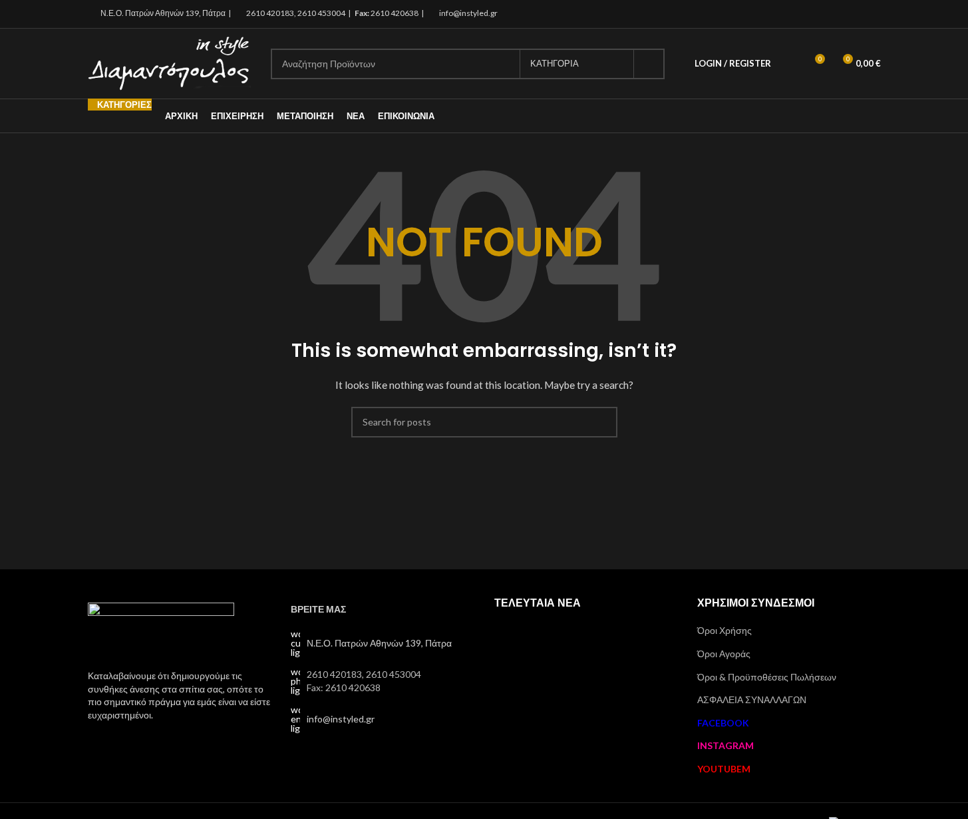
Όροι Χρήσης (724, 630)
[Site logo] (169, 62)
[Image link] (161, 628)
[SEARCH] (649, 64)
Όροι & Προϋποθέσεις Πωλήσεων (766, 676)
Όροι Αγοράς (723, 653)
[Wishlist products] (790, 64)
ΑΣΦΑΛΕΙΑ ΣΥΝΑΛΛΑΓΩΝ (751, 699)
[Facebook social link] (838, 14)
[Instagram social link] (855, 14)
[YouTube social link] (872, 14)
